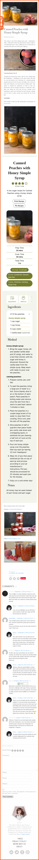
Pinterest (28, 852)
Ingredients (12, 301)
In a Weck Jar (13, 573)
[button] (29, 314)
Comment (5, 755)
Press (20, 839)
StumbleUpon (10, 578)
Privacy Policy (19, 841)
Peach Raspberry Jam (14, 538)
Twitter (14, 578)
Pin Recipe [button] (19, 206)
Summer (21, 573)
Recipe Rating (6, 750)
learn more (25, 834)
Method (23, 301)
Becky (14, 606)
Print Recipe (19, 201)
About (19, 847)
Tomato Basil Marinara (16, 509)
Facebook (18, 578)
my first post (7, 103)
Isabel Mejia (12, 618)
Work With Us (19, 844)
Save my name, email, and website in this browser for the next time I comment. (19, 792)
